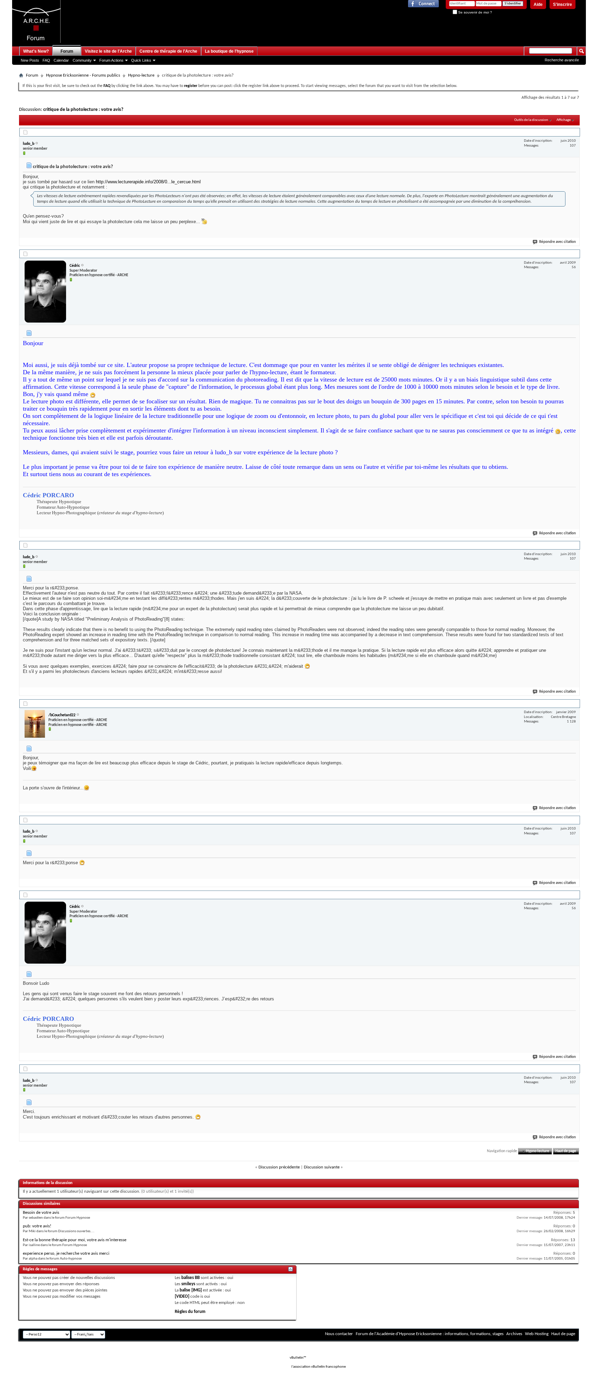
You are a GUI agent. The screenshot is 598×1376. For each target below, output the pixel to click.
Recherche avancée (562, 60)
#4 (574, 703)
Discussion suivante (321, 1167)
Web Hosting (537, 1334)
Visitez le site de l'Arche (108, 51)
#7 (574, 1068)
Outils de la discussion (531, 120)
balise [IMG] (191, 1290)
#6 (574, 894)
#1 (574, 131)
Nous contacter (339, 1334)
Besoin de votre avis (41, 1212)
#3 (574, 544)
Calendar (61, 60)
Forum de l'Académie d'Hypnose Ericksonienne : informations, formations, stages (430, 1334)
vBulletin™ (298, 1358)
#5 (574, 819)
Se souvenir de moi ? (474, 12)
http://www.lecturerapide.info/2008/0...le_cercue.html (148, 181)
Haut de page (565, 1151)
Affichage (563, 120)
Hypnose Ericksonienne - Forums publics (83, 75)
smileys (188, 1284)
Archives (514, 1334)
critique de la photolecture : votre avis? (83, 109)
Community (82, 60)
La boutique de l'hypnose (229, 51)
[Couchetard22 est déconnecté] (35, 724)
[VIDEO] (182, 1296)
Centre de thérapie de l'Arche (168, 51)
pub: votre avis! (37, 1226)
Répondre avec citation (557, 242)
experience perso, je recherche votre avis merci (66, 1253)
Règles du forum (190, 1311)
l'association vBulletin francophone (318, 1367)
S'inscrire (562, 4)
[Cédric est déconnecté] (45, 292)
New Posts (30, 60)
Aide (538, 4)
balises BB (190, 1278)
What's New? (36, 51)
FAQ (46, 60)
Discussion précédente (279, 1167)
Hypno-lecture (141, 75)
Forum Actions (111, 60)
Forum (67, 51)
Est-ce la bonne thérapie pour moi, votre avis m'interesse (74, 1240)
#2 (574, 253)
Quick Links (141, 60)
